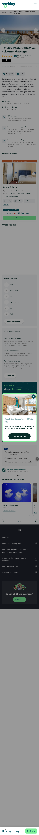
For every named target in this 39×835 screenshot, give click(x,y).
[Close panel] (34, 396)
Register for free (19, 436)
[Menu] (35, 4)
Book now (31, 831)
